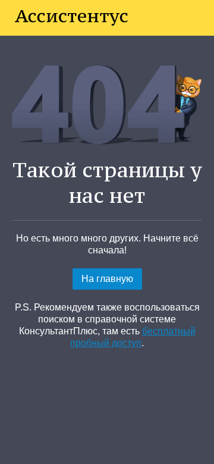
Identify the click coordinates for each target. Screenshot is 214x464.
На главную (107, 279)
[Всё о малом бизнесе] (71, 18)
